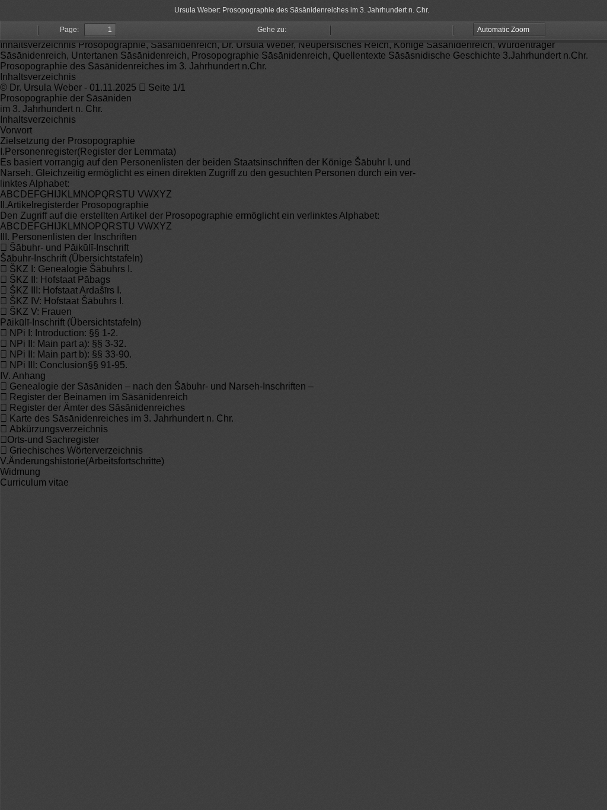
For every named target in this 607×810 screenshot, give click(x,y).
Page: (69, 29)
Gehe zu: (271, 29)
